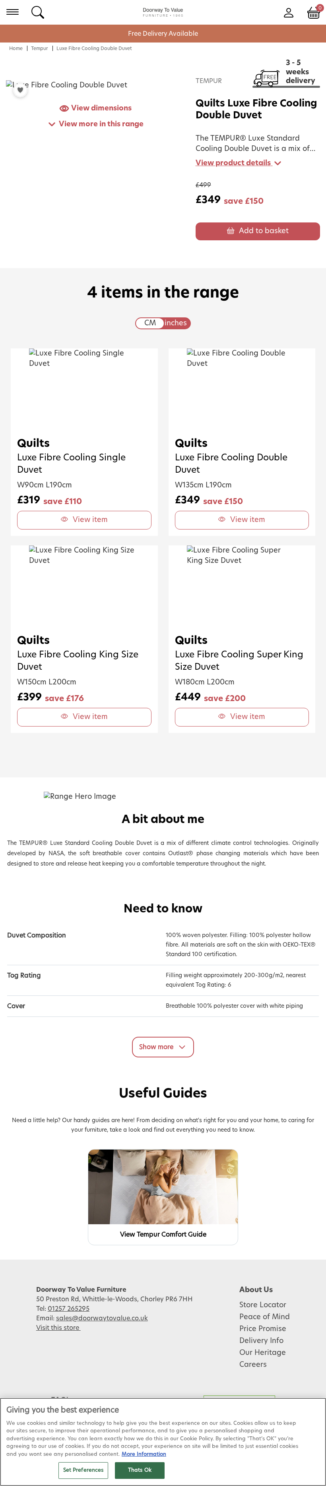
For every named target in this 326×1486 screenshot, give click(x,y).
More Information (144, 1454)
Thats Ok (139, 1470)
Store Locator (262, 1305)
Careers (253, 1364)
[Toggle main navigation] (12, 12)
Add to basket (264, 231)
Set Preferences (83, 1470)
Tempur (39, 48)
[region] (163, 1442)
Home (16, 48)
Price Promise (262, 1329)
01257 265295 (68, 1309)
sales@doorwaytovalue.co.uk (102, 1318)
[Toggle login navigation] (288, 12)
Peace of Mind (264, 1317)
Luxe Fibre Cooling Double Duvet (94, 48)
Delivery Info (261, 1341)
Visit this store (58, 1328)
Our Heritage (262, 1353)
